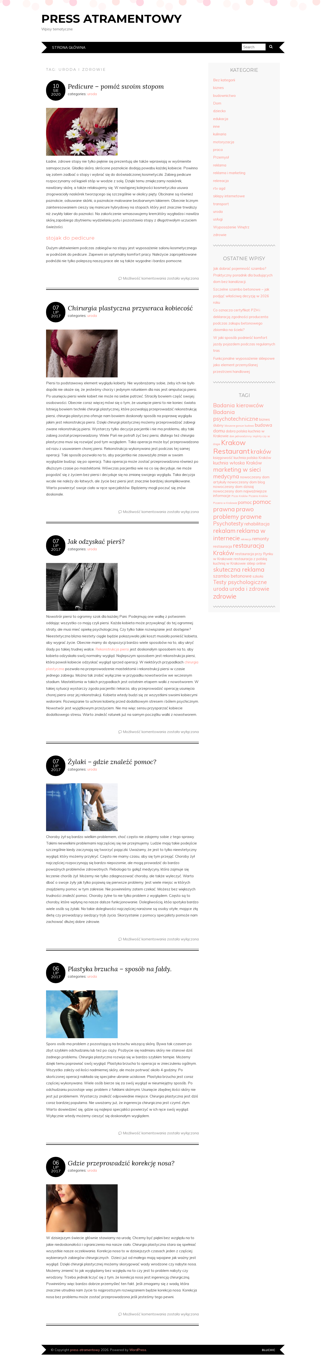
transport (221, 204)
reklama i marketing (229, 173)
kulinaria (219, 134)
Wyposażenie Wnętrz (231, 227)
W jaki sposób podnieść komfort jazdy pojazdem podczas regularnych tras (244, 344)
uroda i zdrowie (249, 588)
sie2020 (56, 92)
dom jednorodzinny (241, 436)
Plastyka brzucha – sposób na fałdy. (120, 969)
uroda (92, 94)
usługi (218, 219)
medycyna (226, 476)
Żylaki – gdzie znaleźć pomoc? (112, 761)
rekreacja (221, 180)
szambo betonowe (232, 576)
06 (56, 968)
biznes (218, 87)
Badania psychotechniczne (235, 415)
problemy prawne (237, 516)
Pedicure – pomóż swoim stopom (116, 86)
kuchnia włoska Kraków (237, 463)
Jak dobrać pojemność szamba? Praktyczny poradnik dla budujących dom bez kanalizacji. (243, 275)
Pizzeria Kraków (258, 496)
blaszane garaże (234, 425)
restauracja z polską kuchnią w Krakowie (240, 561)
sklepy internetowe (229, 196)
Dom (217, 103)
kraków (261, 451)
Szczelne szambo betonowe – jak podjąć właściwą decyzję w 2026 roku (241, 296)
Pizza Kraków (239, 496)
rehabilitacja (257, 524)
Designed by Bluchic (268, 1350)
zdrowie (219, 234)
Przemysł (221, 157)
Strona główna (68, 47)
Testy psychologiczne (240, 582)
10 (56, 86)
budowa (249, 425)
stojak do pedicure (70, 238)
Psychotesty (228, 523)
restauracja (222, 546)
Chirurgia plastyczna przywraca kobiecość (130, 308)
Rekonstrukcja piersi (112, 649)
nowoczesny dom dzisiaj (233, 486)
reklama (219, 165)
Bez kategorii (224, 80)
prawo (245, 509)
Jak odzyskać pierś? (96, 541)
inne (216, 126)
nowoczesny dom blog (246, 482)
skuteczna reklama (238, 569)
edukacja (220, 118)
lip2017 (56, 314)
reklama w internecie (239, 534)
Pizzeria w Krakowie (225, 503)
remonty (260, 538)
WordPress (137, 1350)
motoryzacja (223, 142)
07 (56, 307)
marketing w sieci (237, 469)
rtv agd (219, 188)
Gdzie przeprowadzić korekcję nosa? (121, 1163)
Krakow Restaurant (231, 446)
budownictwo (224, 95)
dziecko (219, 111)
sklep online (256, 563)
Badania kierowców (238, 405)
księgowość (223, 457)
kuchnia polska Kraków (252, 457)
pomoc (245, 502)
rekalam (224, 530)
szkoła (257, 576)
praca (218, 149)
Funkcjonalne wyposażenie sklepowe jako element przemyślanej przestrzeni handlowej (244, 365)
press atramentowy (111, 19)
